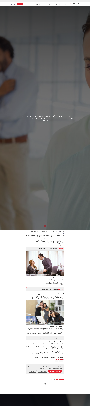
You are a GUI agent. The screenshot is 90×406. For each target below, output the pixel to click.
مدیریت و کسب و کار (55, 231)
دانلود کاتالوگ (32, 371)
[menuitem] (65, 4)
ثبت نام (12, 0)
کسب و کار (61, 360)
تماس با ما (18, 0)
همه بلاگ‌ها (62, 231)
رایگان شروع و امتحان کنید (55, 371)
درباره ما (22, 0)
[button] (27, 1)
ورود (13, 0)
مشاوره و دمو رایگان (42, 371)
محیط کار (56, 360)
